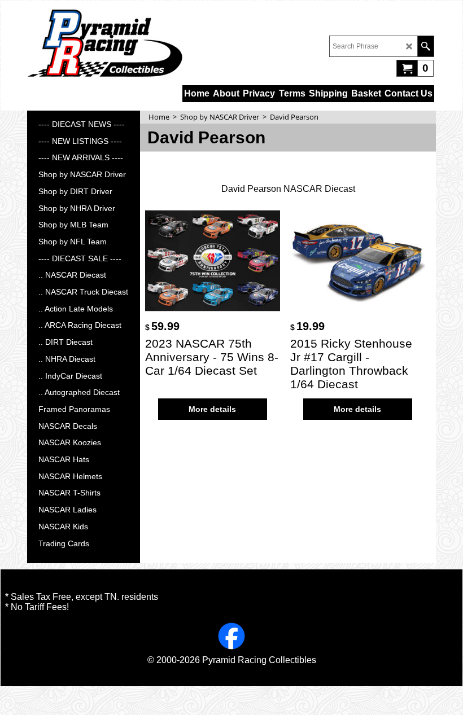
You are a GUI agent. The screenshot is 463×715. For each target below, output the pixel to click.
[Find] (425, 46)
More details (212, 409)
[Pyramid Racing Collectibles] (104, 43)
